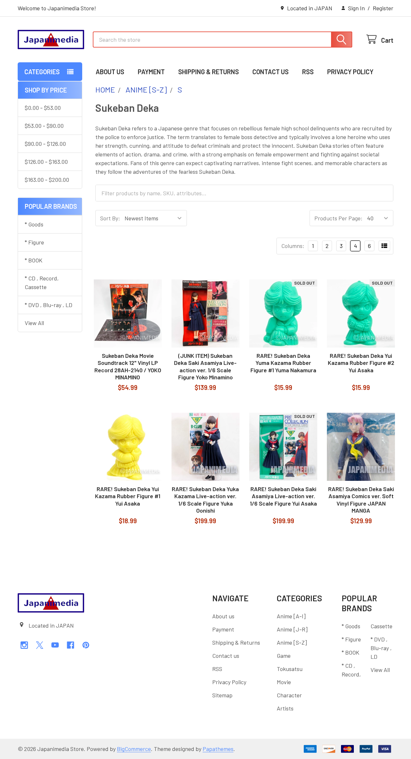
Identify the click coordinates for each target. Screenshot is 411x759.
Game (284, 655)
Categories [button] (42, 71)
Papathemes (218, 748)
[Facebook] (70, 645)
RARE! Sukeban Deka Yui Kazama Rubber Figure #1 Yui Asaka (127, 496)
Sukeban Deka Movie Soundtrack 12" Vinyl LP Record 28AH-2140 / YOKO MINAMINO (127, 366)
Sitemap (222, 695)
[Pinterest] (85, 645)
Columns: (292, 245)
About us (110, 71)
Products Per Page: (338, 218)
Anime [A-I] (291, 616)
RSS (308, 71)
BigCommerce (134, 748)
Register (383, 8)
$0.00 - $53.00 (43, 107)
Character (289, 695)
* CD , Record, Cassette (42, 282)
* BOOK (33, 260)
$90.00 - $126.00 (45, 143)
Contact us (270, 71)
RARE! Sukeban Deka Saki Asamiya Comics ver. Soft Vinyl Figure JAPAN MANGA (361, 499)
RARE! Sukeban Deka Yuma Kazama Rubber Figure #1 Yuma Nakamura (283, 363)
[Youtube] (55, 645)
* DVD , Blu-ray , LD (48, 304)
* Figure (34, 242)
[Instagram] (24, 645)
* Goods (34, 224)
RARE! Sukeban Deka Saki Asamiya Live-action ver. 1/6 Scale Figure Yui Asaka (283, 496)
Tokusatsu (289, 668)
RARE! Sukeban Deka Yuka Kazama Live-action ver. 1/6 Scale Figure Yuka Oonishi (205, 499)
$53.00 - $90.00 (44, 125)
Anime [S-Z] (292, 642)
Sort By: (110, 218)
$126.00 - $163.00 (46, 161)
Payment (151, 71)
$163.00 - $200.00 (47, 179)
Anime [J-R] (292, 629)
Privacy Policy (350, 71)
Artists (285, 708)
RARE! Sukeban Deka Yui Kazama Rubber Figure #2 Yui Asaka (361, 363)
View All (34, 322)
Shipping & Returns (208, 71)
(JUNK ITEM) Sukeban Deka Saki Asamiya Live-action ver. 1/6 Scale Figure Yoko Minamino (205, 366)
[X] (39, 645)
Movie (284, 681)
